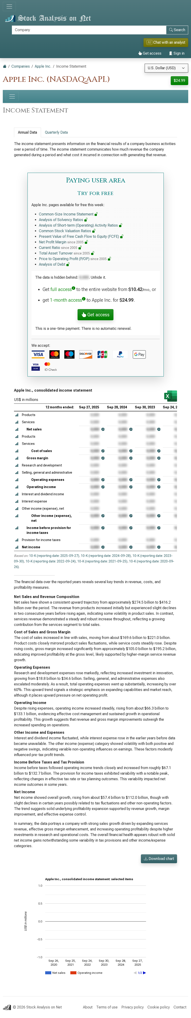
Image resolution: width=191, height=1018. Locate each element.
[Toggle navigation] (9, 6)
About (87, 1007)
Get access (151, 53)
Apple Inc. (43, 66)
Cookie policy (158, 1007)
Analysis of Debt (52, 264)
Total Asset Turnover (64, 253)
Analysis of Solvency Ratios (61, 220)
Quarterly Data (56, 132)
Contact (180, 1007)
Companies (20, 66)
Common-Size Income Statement (66, 214)
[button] (16, 415)
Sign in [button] (178, 53)
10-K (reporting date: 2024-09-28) (106, 556)
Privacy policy (132, 1007)
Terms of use (107, 1007)
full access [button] (61, 289)
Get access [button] (97, 314)
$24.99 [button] (179, 80)
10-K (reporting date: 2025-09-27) (54, 556)
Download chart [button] (161, 858)
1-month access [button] (66, 300)
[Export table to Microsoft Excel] (170, 396)
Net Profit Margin (61, 242)
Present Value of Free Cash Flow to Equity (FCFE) (79, 236)
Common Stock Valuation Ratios (65, 231)
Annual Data (27, 132)
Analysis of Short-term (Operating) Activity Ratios (79, 225)
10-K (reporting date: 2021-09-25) (102, 561)
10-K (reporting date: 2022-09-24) (51, 561)
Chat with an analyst (166, 42)
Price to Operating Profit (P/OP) (73, 259)
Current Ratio (58, 247)
